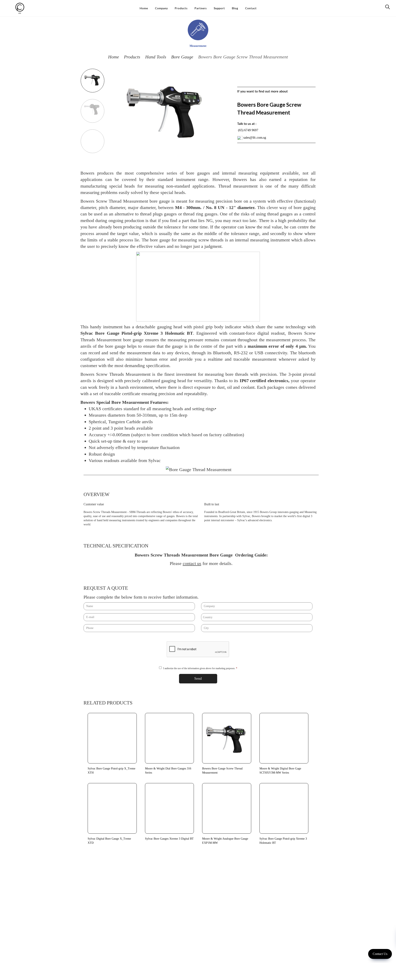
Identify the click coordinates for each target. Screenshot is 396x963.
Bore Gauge (182, 56)
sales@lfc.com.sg (254, 137)
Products (132, 56)
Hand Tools (155, 56)
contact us (192, 563)
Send (198, 678)
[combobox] (256, 617)
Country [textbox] (207, 617)
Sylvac (154, 460)
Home (113, 56)
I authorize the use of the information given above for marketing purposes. (200, 668)
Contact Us (380, 954)
